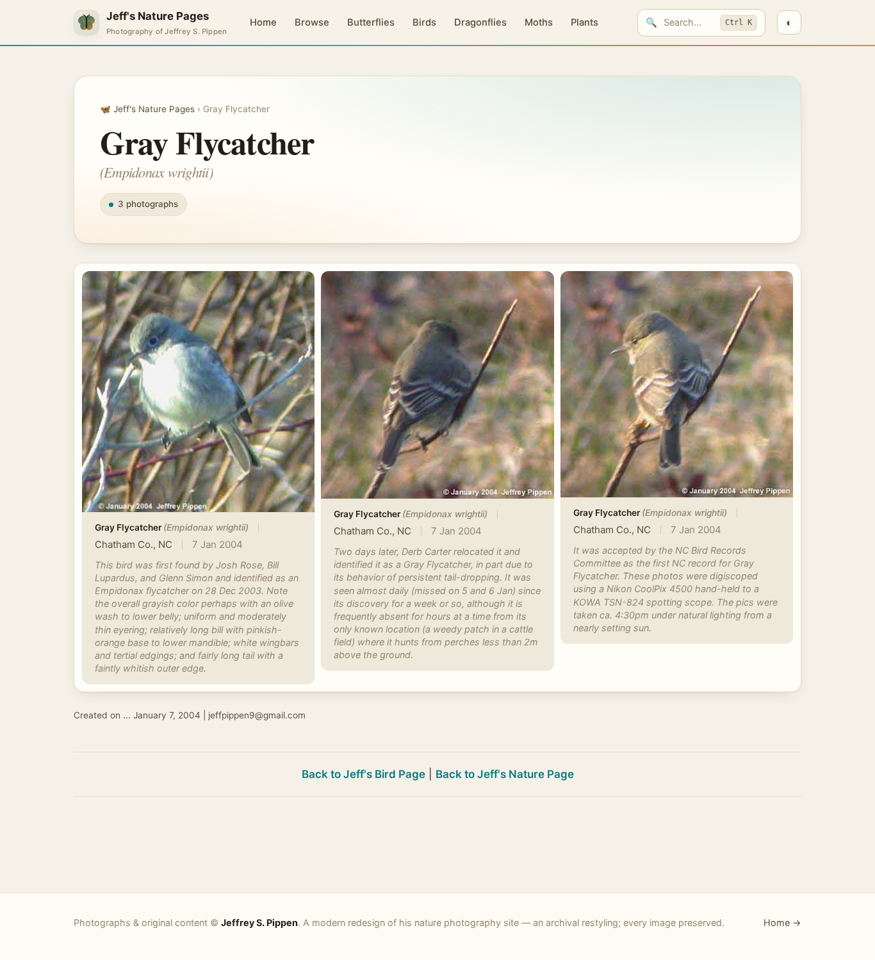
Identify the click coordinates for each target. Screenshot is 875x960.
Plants (584, 22)
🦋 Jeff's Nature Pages (147, 109)
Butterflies (371, 22)
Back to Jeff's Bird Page (363, 774)
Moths (539, 22)
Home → (782, 922)
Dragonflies (480, 22)
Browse (312, 22)
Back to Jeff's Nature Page (505, 774)
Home (263, 22)
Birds (424, 22)
